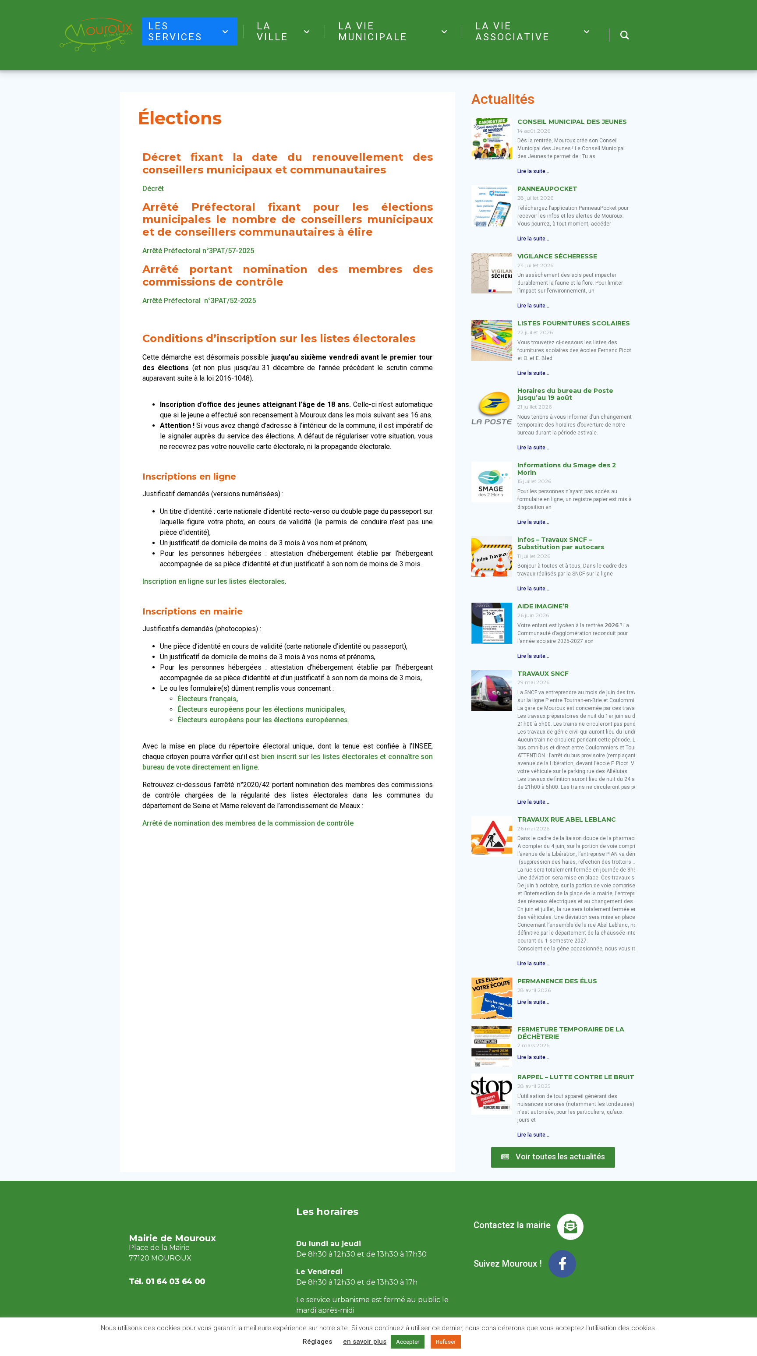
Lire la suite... (533, 171)
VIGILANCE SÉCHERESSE (557, 256)
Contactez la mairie (512, 1225)
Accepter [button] (407, 1341)
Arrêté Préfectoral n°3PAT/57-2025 (198, 251)
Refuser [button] (446, 1341)
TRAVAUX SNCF (543, 674)
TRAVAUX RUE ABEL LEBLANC (566, 819)
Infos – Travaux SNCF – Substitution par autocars (560, 543)
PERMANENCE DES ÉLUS (557, 981)
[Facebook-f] (562, 1264)
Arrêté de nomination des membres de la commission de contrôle (248, 823)
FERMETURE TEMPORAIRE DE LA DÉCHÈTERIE (570, 1033)
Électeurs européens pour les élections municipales (260, 709)
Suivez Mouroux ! (508, 1263)
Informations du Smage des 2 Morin (566, 469)
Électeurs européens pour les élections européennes (262, 720)
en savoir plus (364, 1341)
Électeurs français (207, 699)
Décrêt (153, 188)
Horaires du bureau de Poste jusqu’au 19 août (565, 394)
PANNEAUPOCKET (547, 189)
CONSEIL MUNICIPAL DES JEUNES (572, 122)
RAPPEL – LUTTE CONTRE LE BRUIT (575, 1077)
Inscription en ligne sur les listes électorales (213, 581)
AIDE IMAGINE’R (543, 606)
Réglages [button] (317, 1341)
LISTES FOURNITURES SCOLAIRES (573, 323)
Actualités (502, 99)
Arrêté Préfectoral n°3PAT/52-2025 (199, 301)
